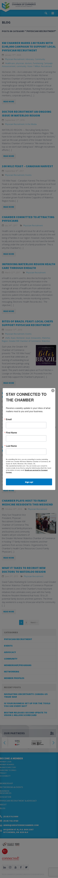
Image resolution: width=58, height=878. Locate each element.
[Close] (52, 390)
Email (9, 419)
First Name (11, 433)
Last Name (11, 446)
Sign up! (29, 482)
